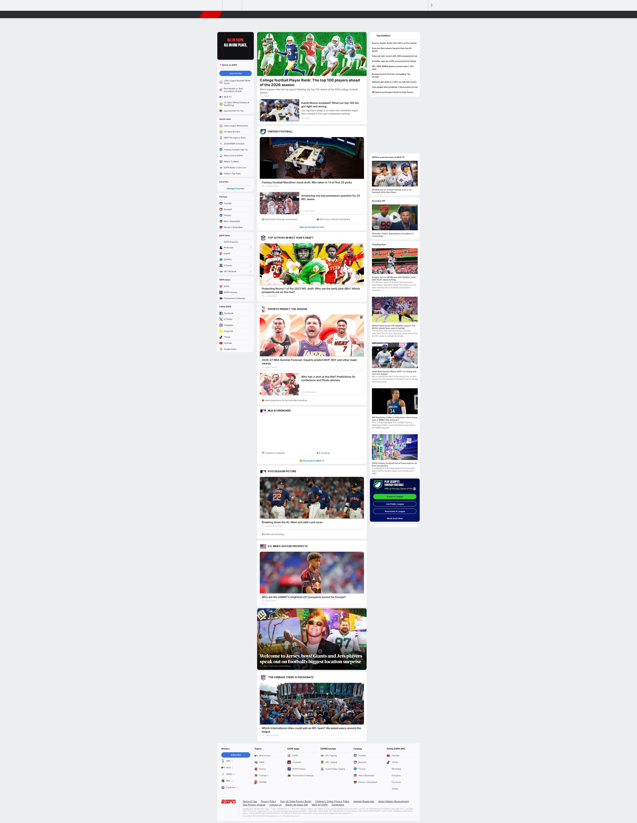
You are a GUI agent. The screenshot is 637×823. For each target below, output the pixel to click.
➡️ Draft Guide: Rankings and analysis (279, 219)
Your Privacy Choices (254, 804)
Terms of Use (250, 801)
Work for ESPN (320, 804)
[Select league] (212, 5)
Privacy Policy (268, 801)
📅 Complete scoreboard (273, 453)
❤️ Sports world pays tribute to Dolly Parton (392, 92)
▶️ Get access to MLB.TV (312, 460)
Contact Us (275, 804)
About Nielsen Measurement (393, 801)
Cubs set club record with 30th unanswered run (394, 56)
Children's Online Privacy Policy (332, 801)
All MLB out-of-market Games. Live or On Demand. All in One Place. (392, 190)
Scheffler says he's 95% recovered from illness (394, 61)
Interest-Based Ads (363, 801)
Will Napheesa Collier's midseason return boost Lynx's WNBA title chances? (395, 418)
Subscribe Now (236, 73)
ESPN (211, 14)
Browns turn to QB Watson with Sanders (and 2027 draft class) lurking (394, 278)
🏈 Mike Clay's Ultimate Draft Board (333, 219)
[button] (424, 14)
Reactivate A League (395, 511)
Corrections (338, 804)
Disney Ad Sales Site (296, 804)
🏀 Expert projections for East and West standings (284, 400)
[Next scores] (431, 5)
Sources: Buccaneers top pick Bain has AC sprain (392, 49)
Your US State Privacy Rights (295, 801)
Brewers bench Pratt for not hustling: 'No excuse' (391, 75)
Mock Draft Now (395, 518)
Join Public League (395, 504)
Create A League (395, 496)
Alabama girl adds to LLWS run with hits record (394, 82)
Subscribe (236, 755)
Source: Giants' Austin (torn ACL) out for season (394, 43)
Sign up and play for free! (312, 227)
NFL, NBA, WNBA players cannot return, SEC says (393, 67)
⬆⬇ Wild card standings (273, 534)
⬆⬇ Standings (323, 453)
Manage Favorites (235, 188)
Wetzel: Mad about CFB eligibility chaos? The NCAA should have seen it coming (393, 326)
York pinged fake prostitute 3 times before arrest (395, 87)
